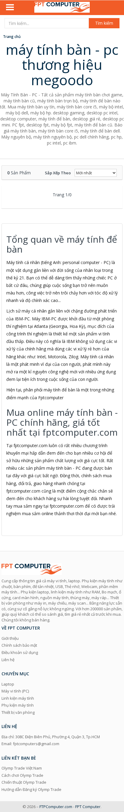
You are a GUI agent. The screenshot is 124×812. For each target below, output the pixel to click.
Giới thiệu (10, 638)
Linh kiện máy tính (18, 698)
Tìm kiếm (104, 23)
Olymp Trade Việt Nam (22, 768)
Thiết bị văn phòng (18, 712)
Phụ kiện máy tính (18, 705)
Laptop (8, 684)
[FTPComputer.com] (62, 8)
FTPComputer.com (55, 806)
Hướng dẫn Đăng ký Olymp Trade (31, 789)
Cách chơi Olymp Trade (22, 775)
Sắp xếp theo (58, 173)
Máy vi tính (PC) (15, 691)
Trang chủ (12, 36)
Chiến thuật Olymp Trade (24, 782)
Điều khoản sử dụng (20, 652)
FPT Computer (88, 806)
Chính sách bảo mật (19, 645)
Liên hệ (8, 659)
